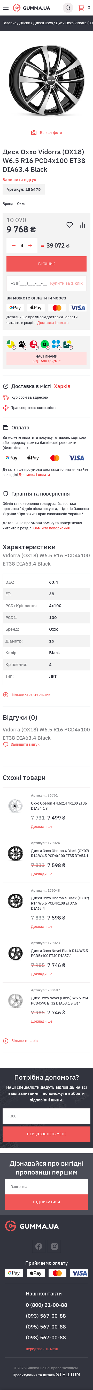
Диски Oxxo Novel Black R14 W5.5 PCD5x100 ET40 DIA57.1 (59, 953)
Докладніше (41, 826)
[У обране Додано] (70, 225)
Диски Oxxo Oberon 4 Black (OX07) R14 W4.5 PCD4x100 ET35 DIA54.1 (60, 853)
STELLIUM (68, 1374)
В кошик (46, 263)
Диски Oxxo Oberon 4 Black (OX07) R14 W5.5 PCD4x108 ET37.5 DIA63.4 (60, 903)
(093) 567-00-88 (46, 1315)
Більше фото (51, 132)
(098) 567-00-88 (46, 1337)
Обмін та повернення (51, 528)
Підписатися (46, 1202)
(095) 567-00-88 (46, 1326)
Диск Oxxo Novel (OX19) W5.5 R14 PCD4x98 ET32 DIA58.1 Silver (59, 1001)
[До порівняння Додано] (83, 225)
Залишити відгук (19, 179)
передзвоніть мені (46, 1134)
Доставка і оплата (53, 322)
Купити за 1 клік (66, 283)
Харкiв (62, 386)
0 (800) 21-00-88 (46, 1305)
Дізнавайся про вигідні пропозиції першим (47, 1167)
